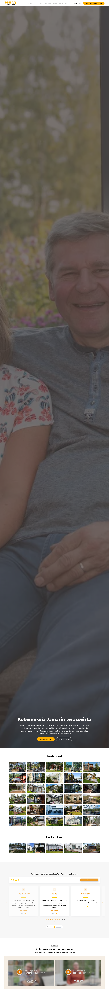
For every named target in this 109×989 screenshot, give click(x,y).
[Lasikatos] (54, 848)
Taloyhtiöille (48, 3)
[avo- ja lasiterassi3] (73, 778)
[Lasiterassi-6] (91, 767)
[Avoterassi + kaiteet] (54, 810)
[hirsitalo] (36, 788)
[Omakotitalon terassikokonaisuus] (17, 767)
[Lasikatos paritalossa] (36, 848)
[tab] (45, 919)
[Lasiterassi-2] (91, 810)
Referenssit (40, 3)
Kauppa (61, 3)
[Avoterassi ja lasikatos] (17, 848)
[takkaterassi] (36, 810)
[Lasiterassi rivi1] (17, 821)
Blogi (66, 3)
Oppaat (55, 3)
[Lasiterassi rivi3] (54, 821)
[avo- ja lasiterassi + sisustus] (91, 778)
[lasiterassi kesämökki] (17, 799)
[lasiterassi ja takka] (91, 788)
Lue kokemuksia (64, 739)
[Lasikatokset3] (91, 848)
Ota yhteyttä (77, 3)
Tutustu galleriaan (46, 739)
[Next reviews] (102, 902)
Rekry (70, 3)
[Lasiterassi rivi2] (36, 821)
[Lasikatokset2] (73, 848)
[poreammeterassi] (73, 799)
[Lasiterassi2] (73, 821)
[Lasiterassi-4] (54, 767)
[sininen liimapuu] (17, 810)
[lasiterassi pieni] (36, 799)
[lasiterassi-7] (17, 778)
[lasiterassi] (73, 788)
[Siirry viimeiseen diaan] (6, 973)
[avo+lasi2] (17, 788)
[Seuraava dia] (103, 973)
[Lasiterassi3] (91, 821)
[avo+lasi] (54, 778)
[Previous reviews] (6, 902)
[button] (31, 973)
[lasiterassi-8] (36, 778)
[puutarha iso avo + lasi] (91, 799)
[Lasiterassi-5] (73, 767)
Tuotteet (30, 3)
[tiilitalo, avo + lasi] (73, 810)
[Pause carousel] (54, 921)
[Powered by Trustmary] (54, 927)
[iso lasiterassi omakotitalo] (54, 788)
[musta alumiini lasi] (54, 799)
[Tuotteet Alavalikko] (34, 3)
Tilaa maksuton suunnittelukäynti (94, 3)
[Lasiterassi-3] (36, 767)
